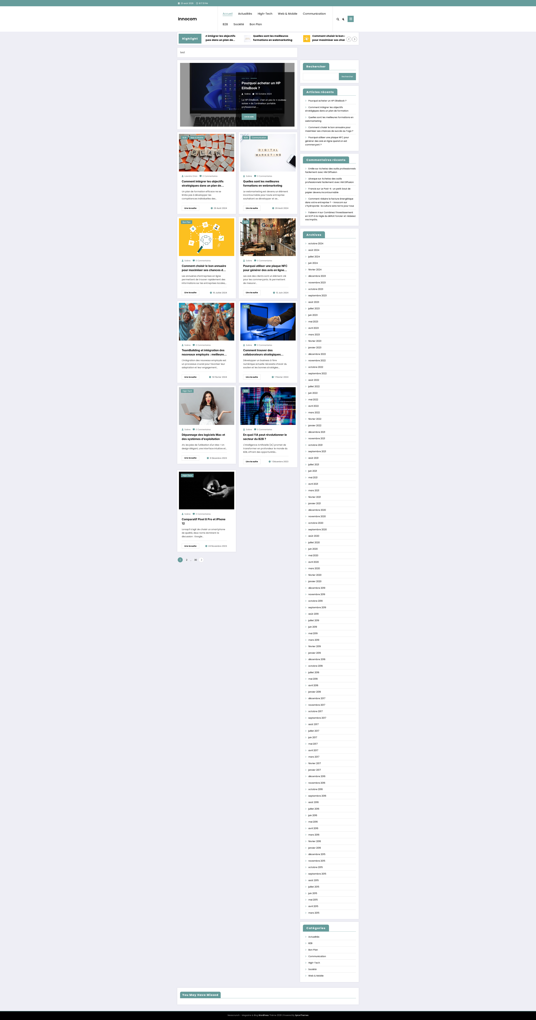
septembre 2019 (317, 607)
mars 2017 (313, 756)
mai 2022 (313, 399)
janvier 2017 (314, 770)
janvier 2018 (314, 691)
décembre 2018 (316, 659)
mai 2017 (313, 743)
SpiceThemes (301, 1015)
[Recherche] (338, 19)
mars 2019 (313, 640)
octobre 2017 (315, 711)
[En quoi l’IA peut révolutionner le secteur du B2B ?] (268, 406)
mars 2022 (314, 412)
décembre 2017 (316, 698)
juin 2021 (312, 471)
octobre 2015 (315, 867)
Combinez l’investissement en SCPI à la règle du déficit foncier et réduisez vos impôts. (330, 216)
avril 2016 (313, 828)
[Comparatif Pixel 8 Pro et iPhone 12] (206, 490)
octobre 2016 (315, 789)
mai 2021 (313, 477)
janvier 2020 (314, 581)
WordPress (264, 1015)
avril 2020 (313, 562)
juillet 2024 (314, 256)
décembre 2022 (317, 354)
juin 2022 (313, 393)
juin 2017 (312, 737)
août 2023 (313, 302)
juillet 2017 (313, 730)
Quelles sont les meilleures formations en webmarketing (238, 38)
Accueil (228, 14)
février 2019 (314, 646)
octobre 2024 (315, 243)
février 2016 (314, 841)
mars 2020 (314, 568)
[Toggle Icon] (351, 19)
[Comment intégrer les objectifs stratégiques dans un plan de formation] (206, 152)
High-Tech (265, 14)
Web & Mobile (287, 14)
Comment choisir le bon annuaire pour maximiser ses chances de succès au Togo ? (300, 38)
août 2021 (313, 458)
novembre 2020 (317, 516)
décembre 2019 (316, 588)
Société (239, 24)
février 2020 (314, 575)
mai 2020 (313, 555)
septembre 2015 (317, 873)
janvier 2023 (314, 347)
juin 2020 (313, 549)
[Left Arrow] (349, 39)
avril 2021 (313, 484)
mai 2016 (313, 821)
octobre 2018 (315, 665)
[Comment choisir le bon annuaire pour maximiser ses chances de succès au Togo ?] (206, 237)
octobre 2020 (315, 523)
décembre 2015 (316, 854)
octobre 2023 (315, 289)
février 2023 (314, 341)
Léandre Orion (190, 176)
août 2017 (313, 724)
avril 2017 (313, 750)
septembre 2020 (317, 529)
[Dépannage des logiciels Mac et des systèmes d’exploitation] (206, 406)
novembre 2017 (316, 705)
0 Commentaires (210, 176)
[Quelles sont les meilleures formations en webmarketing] (268, 152)
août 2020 (313, 536)
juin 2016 (312, 815)
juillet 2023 (314, 308)
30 (195, 560)
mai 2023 (313, 321)
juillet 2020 (314, 542)
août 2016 (313, 802)
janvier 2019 (314, 653)
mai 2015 (313, 899)
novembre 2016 (316, 782)
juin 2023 (313, 315)
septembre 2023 (317, 295)
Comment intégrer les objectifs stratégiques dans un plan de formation (202, 184)
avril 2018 (313, 685)
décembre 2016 (316, 776)
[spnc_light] (343, 19)
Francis (312, 188)
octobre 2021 (315, 445)
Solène (247, 94)
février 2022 (314, 419)
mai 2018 (313, 678)
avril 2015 (313, 906)
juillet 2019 (313, 620)
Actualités (245, 14)
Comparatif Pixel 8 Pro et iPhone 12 (203, 521)
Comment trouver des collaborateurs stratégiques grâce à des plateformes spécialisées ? (262, 353)
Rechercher (316, 66)
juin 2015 (312, 893)
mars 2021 (313, 490)
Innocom (187, 19)
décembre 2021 (316, 432)
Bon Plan (256, 24)
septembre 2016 (317, 795)
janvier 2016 (314, 847)
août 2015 (313, 880)
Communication (314, 14)
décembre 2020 (317, 510)
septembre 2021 (317, 451)
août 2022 (313, 380)
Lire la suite (249, 117)
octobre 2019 (315, 601)
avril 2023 (313, 328)
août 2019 (313, 613)
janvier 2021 (314, 503)
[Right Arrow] (354, 39)
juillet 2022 (314, 386)
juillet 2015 (313, 886)
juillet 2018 (313, 672)
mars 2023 (314, 334)
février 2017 (314, 763)
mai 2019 (313, 633)
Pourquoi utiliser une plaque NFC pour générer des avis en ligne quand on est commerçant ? (265, 268)
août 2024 (313, 250)
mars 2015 (313, 912)
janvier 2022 (314, 425)
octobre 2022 (315, 367)
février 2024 (315, 269)
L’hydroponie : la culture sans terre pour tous (329, 205)
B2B (225, 24)
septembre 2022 (317, 373)
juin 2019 (312, 626)
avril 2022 (313, 406)
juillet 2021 (313, 464)
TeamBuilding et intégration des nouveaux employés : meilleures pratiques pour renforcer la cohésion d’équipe (203, 353)
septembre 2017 (317, 718)
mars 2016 (313, 834)
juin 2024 (313, 263)
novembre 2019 (316, 594)
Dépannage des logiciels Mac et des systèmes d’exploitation (203, 437)
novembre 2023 (317, 282)
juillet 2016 (313, 808)
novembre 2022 (317, 360)
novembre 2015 (316, 860)
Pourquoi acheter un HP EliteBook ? (261, 85)
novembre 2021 (316, 438)
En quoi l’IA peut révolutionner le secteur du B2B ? (265, 437)
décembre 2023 (317, 276)
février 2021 (314, 497)
